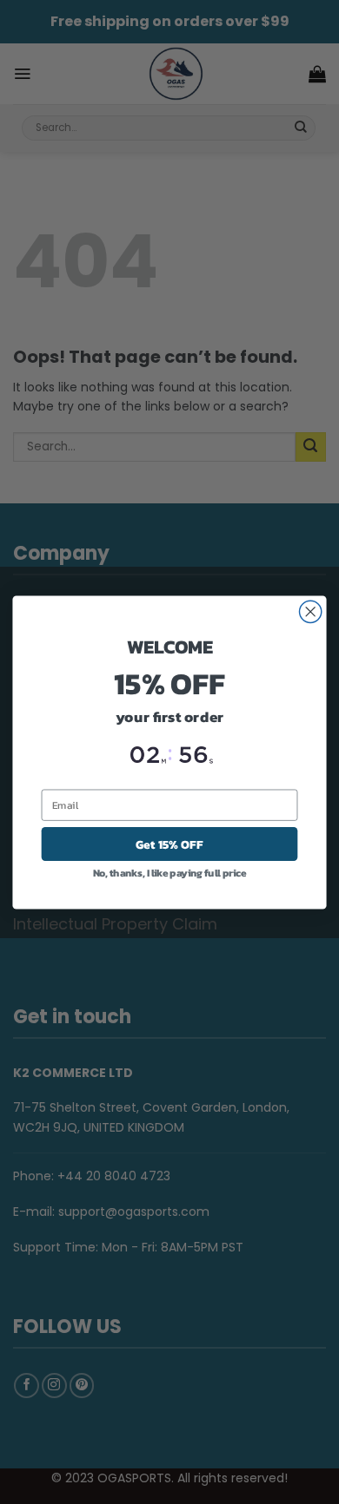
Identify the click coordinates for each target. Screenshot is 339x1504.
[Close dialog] (311, 611)
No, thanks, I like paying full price (170, 872)
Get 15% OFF (169, 843)
